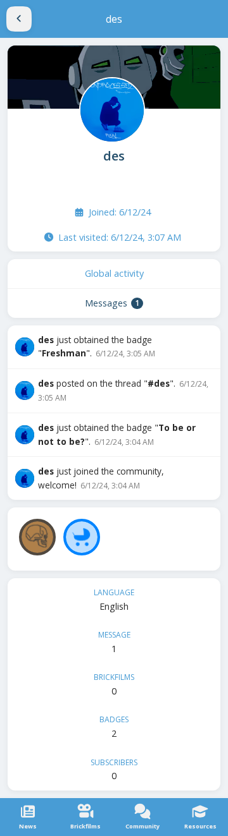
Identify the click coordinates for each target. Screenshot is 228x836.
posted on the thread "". (123, 390)
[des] (110, 108)
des (114, 156)
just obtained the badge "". (96, 347)
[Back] (19, 19)
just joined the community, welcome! (101, 478)
